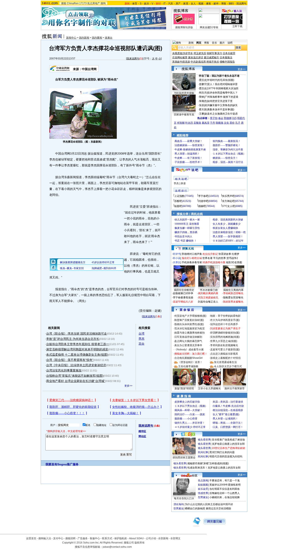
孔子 (237, 122)
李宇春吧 (203, 196)
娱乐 (146, 3)
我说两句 (241, 3)
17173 (83, 3)
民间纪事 (203, 452)
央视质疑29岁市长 (182, 53)
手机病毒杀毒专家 (192, 262)
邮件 (216, 3)
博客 (223, 3)
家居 (185, 3)
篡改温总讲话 (195, 57)
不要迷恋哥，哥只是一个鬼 (224, 480)
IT (164, 3)
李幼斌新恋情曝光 (233, 293)
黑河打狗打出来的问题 (222, 452)
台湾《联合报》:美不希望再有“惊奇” (69, 360)
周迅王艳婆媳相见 (208, 297)
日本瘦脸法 (226, 57)
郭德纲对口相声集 (192, 253)
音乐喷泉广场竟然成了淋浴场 (228, 439)
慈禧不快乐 (212, 61)
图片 (222, 42)
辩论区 (142, 436)
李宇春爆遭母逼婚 (183, 297)
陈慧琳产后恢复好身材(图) (189, 320)
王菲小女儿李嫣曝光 (209, 388)
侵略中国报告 (227, 61)
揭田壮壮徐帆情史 (184, 289)
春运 (220, 118)
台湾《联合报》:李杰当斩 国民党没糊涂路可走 (76, 333)
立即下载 (237, 26)
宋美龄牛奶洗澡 (181, 61)
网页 (198, 42)
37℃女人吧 (228, 206)
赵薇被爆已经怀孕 (183, 293)
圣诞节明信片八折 (183, 301)
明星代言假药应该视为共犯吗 (225, 456)
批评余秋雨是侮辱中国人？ (222, 92)
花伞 (141, 343)
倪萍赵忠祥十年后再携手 (224, 324)
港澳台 (108, 37)
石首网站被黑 (179, 57)
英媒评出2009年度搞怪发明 (225, 484)
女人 (193, 3)
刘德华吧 (203, 201)
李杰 (141, 338)
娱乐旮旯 (203, 488)
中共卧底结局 (198, 61)
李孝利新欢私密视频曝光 (224, 345)
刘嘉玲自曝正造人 (208, 301)
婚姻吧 (202, 206)
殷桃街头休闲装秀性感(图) (189, 324)
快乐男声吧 (228, 196)
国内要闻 (97, 37)
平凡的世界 (219, 258)
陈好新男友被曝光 (233, 301)
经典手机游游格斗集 (214, 262)
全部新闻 (163, 538)
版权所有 (140, 542)
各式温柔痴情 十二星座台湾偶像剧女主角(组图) (77, 354)
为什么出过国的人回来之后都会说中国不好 (209, 504)
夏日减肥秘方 (211, 57)
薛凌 (183, 183)
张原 (201, 105)
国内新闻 (84, 37)
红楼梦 (235, 253)
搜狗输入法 (44, 538)
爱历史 (203, 80)
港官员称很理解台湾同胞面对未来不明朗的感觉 (77, 349)
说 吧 (194, 170)
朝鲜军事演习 (214, 53)
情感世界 (203, 493)
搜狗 (103, 3)
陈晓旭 (219, 122)
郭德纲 (227, 118)
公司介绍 (151, 538)
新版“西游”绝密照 (184, 388)
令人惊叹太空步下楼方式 (228, 366)
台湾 (141, 333)
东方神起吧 (228, 201)
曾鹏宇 (203, 84)
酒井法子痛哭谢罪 (234, 388)
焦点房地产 (93, 3)
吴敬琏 (197, 122)
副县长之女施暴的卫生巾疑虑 (221, 113)
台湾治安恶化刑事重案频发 (64, 370)
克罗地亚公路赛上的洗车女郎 (228, 443)
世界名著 (207, 258)
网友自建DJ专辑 (209, 27)
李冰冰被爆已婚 (209, 289)
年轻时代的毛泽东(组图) (220, 80)
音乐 (214, 42)
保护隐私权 (120, 538)
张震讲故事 (224, 253)
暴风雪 (205, 122)
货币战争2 (232, 258)
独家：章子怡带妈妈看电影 (225, 315)
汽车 (170, 3)
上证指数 (179, 196)
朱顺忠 (203, 101)
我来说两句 (133, 58)
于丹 (212, 122)
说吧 (230, 42)
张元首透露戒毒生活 (225, 362)
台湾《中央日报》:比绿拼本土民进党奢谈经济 (76, 365)
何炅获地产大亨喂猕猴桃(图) (190, 315)
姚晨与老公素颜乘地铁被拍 (189, 332)
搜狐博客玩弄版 (184, 27)
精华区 (142, 431)
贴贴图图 (203, 484)
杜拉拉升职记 (210, 253)
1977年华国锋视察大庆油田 (222, 88)
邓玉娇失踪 (200, 53)
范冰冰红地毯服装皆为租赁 (189, 328)
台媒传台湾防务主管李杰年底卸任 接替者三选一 (77, 344)
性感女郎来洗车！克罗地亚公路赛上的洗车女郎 (214, 467)
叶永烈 (189, 122)
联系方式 (107, 538)
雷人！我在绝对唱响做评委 (222, 84)
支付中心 (58, 538)
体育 (134, 3)
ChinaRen (73, 3)
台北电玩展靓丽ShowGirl (188, 357)
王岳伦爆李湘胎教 (188, 366)
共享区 (176, 262)
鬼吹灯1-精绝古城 (192, 258)
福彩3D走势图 (234, 262)
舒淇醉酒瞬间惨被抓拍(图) (225, 332)
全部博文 (175, 538)
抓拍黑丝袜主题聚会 (184, 457)
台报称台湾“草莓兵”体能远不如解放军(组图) (75, 375)
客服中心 (95, 538)
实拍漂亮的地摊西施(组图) (225, 336)
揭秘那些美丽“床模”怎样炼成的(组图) (208, 463)
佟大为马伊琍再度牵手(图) (225, 320)
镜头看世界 (204, 439)
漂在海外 (179, 504)
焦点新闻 (203, 480)
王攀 (201, 113)
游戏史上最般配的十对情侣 (225, 357)
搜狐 (63, 3)
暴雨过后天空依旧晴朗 (218, 508)
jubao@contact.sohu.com (117, 546)
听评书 (176, 253)
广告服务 (83, 538)
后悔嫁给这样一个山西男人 (224, 493)
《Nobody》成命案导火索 (189, 349)
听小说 (176, 258)
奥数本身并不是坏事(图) (220, 109)
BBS (231, 3)
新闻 (191, 42)
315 (234, 118)
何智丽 (181, 122)
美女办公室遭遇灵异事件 (188, 345)
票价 (232, 122)
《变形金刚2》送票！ (190, 362)
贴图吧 (178, 206)
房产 (178, 3)
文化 (226, 122)
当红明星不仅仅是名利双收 (224, 488)
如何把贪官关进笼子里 (220, 101)
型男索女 (203, 497)
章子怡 (214, 118)
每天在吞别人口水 (184, 498)
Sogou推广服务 (68, 464)
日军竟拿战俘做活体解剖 (188, 336)
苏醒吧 (178, 201)
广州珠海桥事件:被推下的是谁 (221, 96)
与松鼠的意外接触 (184, 93)
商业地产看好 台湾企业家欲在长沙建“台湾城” (75, 381)
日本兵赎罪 (229, 53)
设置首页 (31, 538)
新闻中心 (71, 37)
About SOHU (136, 538)
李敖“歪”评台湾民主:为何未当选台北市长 (72, 338)
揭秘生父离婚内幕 (233, 289)
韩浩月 (203, 92)
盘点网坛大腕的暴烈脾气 (188, 341)
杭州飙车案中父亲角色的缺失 (221, 105)
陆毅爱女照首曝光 (233, 297)
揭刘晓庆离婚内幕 (208, 293)
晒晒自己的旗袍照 (195, 508)
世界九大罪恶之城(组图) (223, 341)
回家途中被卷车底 (184, 114)
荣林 (201, 96)
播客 (208, 3)
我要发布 (51, 464)
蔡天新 (203, 109)
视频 (200, 3)
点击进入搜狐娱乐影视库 (224, 353)
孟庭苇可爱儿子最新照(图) (225, 349)
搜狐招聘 (70, 538)
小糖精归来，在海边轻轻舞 (224, 497)
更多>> (128, 385)
